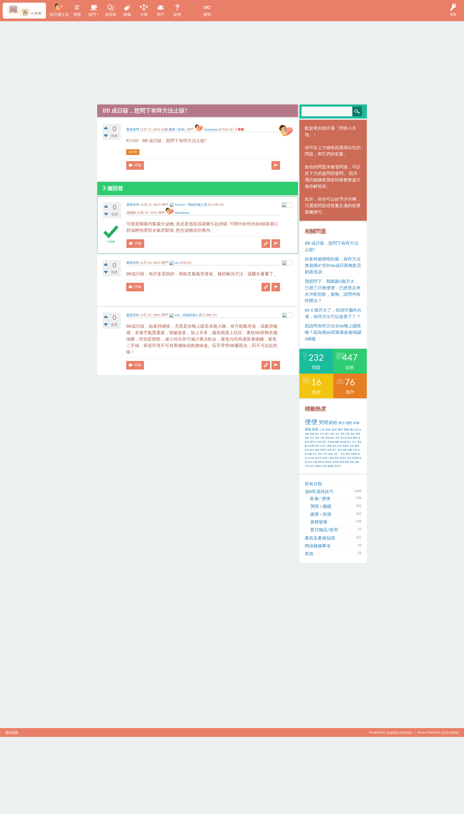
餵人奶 (354, 429)
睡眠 (355, 438)
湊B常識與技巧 (319, 492)
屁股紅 (343, 458)
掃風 (308, 429)
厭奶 (353, 434)
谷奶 (352, 446)
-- (339, 454)
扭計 (324, 442)
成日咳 (132, 151)
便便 (311, 422)
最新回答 (132, 204)
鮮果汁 (325, 458)
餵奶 (332, 438)
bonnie (180, 204)
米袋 (343, 454)
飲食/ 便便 (320, 499)
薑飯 (357, 462)
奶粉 (333, 423)
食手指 (343, 438)
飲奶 (332, 434)
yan (177, 315)
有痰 (320, 454)
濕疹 (348, 434)
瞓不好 (313, 442)
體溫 (331, 458)
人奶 (322, 429)
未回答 (110, 15)
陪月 (315, 454)
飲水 (317, 434)
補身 (317, 438)
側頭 (345, 450)
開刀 (327, 434)
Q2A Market (450, 732)
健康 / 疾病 (176, 129)
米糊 (356, 423)
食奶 (334, 429)
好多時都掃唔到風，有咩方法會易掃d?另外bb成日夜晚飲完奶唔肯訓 (333, 265)
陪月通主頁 (59, 15)
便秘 (319, 442)
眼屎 (350, 438)
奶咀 (315, 429)
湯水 (337, 434)
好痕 (310, 462)
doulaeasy (211, 129)
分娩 (307, 466)
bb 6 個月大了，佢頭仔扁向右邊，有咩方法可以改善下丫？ (333, 313)
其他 (309, 554)
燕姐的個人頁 (192, 315)
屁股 (349, 458)
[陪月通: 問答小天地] (24, 11)
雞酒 (317, 450)
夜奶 (340, 446)
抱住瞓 (311, 446)
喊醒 (337, 442)
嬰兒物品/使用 (324, 530)
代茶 (325, 454)
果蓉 (337, 438)
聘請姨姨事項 (318, 546)
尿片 (334, 450)
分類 (144, 15)
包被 (307, 438)
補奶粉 (318, 466)
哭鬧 (323, 422)
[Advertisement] (232, 61)
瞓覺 (349, 423)
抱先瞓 (343, 442)
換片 (349, 442)
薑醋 (350, 450)
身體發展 (318, 522)
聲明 (207, 15)
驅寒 (347, 462)
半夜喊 (330, 442)
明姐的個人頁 (197, 204)
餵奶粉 (321, 462)
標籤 (127, 15)
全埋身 (335, 462)
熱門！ (94, 15)
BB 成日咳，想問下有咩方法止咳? (331, 246)
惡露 (329, 450)
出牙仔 (323, 446)
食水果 (318, 458)
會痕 (334, 446)
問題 (77, 15)
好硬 (312, 458)
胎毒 (358, 434)
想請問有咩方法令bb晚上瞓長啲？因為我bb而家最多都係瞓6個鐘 (333, 332)
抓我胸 (355, 458)
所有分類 (313, 484)
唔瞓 (312, 434)
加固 (355, 450)
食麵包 (330, 466)
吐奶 (307, 450)
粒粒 (328, 429)
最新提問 (132, 129)
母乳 (342, 434)
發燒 (340, 450)
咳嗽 (310, 454)
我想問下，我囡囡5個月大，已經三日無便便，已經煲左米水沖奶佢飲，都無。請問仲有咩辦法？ (333, 291)
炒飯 (352, 462)
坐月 (322, 434)
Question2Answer (399, 732)
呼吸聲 (354, 454)
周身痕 (346, 446)
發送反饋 (11, 732)
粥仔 (341, 423)
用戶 (160, 15)
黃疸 (312, 466)
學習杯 (323, 450)
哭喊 (327, 438)
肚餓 (324, 466)
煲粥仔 (338, 466)
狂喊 (315, 462)
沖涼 (312, 438)
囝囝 (317, 446)
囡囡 (329, 446)
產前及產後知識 (320, 538)
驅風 (342, 462)
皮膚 (330, 454)
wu (177, 262)
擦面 (337, 458)
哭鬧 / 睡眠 (320, 506)
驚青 (348, 454)
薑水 (312, 450)
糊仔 (340, 429)
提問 (177, 15)
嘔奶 (346, 429)
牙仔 (354, 442)
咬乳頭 (328, 462)
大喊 (322, 438)
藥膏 (357, 446)
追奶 (335, 454)
